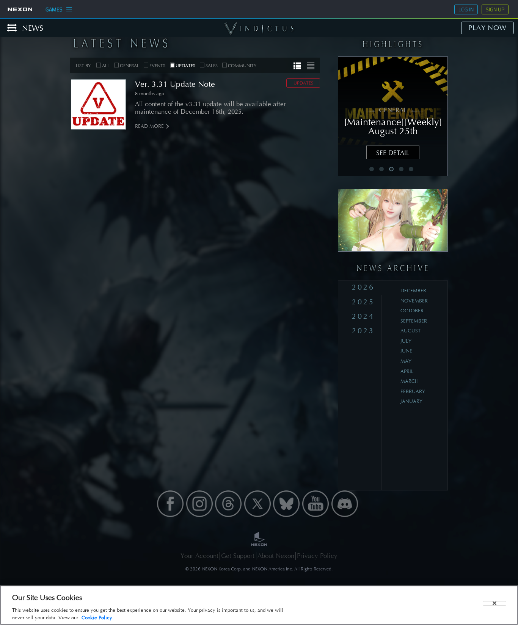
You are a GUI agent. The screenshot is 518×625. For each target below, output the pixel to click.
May (405, 361)
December (413, 290)
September (413, 321)
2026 (363, 287)
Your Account (199, 555)
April (407, 371)
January (411, 401)
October (412, 310)
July (405, 341)
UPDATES (185, 65)
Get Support (237, 555)
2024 (363, 316)
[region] (259, 605)
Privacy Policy (317, 555)
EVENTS (157, 65)
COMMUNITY (242, 65)
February (412, 391)
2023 (363, 330)
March (409, 381)
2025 (363, 302)
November (414, 301)
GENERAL (129, 65)
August (410, 331)
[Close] (494, 603)
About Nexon (275, 555)
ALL (106, 65)
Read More (149, 126)
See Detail (393, 153)
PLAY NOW (487, 27)
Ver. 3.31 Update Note (175, 84)
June (406, 351)
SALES (212, 65)
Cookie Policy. (98, 617)
